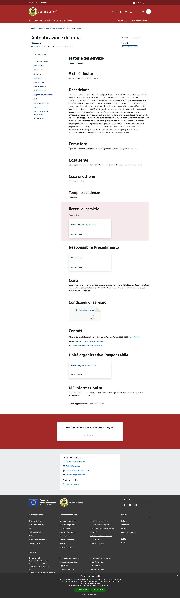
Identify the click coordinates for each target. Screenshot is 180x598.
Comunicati (125, 524)
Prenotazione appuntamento (70, 558)
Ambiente (93, 532)
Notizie (123, 521)
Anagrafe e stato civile (54, 28)
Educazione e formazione (99, 521)
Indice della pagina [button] (40, 55)
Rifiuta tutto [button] (98, 590)
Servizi (40, 28)
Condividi (125, 38)
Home (33, 28)
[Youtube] (125, 11)
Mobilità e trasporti (66, 547)
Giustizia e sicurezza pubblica (100, 524)
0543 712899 (134, 337)
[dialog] (90, 585)
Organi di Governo (35, 521)
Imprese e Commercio (67, 532)
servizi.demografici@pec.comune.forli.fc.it (87, 345)
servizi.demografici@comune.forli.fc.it (93, 341)
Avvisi (123, 528)
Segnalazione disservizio (68, 562)
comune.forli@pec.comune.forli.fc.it (42, 572)
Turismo (62, 543)
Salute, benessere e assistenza (101, 536)
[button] (89, 594)
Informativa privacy (97, 569)
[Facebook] (120, 11)
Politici (31, 536)
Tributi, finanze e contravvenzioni (102, 528)
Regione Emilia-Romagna (38, 2)
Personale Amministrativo (38, 539)
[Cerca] (148, 11)
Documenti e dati (35, 543)
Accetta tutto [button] (82, 590)
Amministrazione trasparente (100, 558)
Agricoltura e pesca (97, 543)
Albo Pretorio (95, 565)
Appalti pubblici (65, 536)
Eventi (123, 542)
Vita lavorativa (65, 528)
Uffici (30, 528)
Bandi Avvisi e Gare (97, 562)
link (110, 585)
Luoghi (123, 538)
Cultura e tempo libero (67, 524)
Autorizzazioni (95, 539)
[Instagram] (130, 11)
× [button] (177, 575)
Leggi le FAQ (64, 565)
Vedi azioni (135, 38)
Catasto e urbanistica (67, 539)
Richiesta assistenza (67, 569)
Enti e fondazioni (35, 532)
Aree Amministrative (36, 524)
